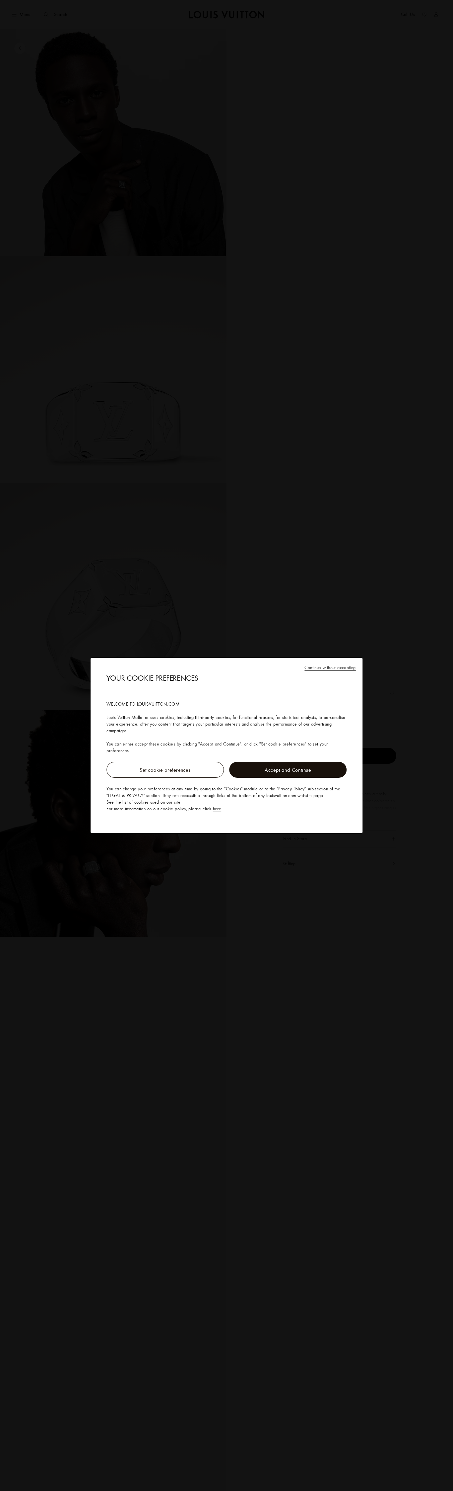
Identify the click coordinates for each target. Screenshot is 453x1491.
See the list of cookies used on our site (143, 802)
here (217, 809)
